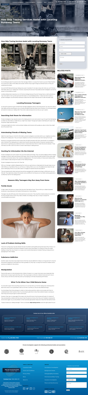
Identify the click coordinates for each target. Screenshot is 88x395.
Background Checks (50, 370)
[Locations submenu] (42, 2)
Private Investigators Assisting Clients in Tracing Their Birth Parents (80, 148)
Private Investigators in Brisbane (52, 318)
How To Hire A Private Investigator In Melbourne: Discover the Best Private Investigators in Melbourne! (81, 96)
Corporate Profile (27, 367)
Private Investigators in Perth (76, 326)
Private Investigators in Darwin (34, 326)
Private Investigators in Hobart (55, 326)
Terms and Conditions (28, 370)
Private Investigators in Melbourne (10, 318)
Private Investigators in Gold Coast (12, 326)
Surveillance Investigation (51, 367)
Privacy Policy (26, 373)
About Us (25, 379)
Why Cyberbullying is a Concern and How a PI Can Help (80, 183)
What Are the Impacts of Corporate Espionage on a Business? (80, 200)
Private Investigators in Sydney (32, 318)
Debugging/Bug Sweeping (51, 373)
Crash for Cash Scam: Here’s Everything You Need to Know (81, 131)
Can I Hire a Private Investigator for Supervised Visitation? (80, 234)
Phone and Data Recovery (51, 383)
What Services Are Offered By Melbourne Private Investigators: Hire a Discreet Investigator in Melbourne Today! (80, 79)
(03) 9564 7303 (62, 1)
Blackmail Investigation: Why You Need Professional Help (80, 217)
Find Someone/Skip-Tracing (52, 376)
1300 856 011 (72, 1)
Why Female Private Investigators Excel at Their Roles (80, 165)
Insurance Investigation (51, 379)
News (24, 376)
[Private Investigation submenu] (35, 2)
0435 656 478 (82, 1)
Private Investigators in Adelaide (74, 318)
